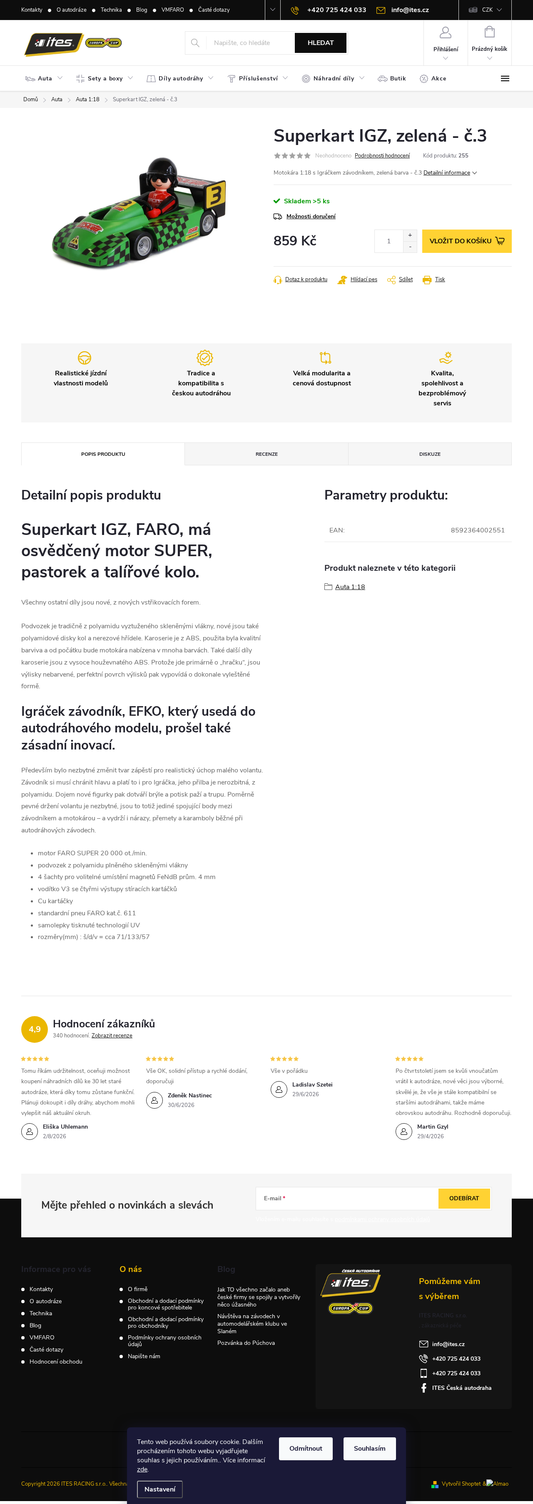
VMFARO (173, 10)
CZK (487, 10)
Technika (111, 10)
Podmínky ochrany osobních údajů (165, 1341)
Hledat (321, 42)
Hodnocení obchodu (56, 1362)
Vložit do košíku (461, 241)
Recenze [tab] (267, 454)
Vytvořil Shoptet (461, 1484)
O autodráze (72, 10)
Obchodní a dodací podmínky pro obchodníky (166, 1322)
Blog (141, 10)
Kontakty (31, 10)
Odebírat (464, 1198)
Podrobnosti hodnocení (382, 155)
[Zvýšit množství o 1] (410, 235)
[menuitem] (46, 79)
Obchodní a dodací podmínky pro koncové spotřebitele (166, 1304)
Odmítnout (305, 1448)
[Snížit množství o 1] (410, 246)
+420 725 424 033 (456, 1359)
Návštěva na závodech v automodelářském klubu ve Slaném (252, 1323)
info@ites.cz (448, 1344)
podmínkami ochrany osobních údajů (382, 1219)
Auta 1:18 (350, 587)
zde (142, 1469)
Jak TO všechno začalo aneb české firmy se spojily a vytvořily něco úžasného (258, 1297)
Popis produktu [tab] (103, 454)
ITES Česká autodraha (462, 1388)
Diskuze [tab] (430, 454)
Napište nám (144, 1356)
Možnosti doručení (311, 216)
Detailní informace (446, 173)
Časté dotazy (214, 10)
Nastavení (159, 1489)
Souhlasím (370, 1448)
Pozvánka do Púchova (246, 1343)
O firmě (137, 1289)
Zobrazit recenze (112, 1035)
